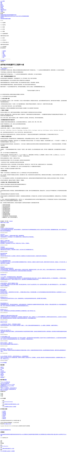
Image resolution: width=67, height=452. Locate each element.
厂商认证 (16, 16)
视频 (3, 52)
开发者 (6, 253)
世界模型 (5, 362)
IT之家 (39, 434)
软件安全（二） (4, 297)
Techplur (11, 401)
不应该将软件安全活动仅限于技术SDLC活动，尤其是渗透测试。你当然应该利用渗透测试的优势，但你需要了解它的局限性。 (23, 298)
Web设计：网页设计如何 (7, 228)
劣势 (5, 274)
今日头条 (11, 221)
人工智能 (7, 222)
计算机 (8, 240)
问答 (4, 18)
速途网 (31, 434)
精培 (7, 406)
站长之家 (28, 434)
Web (1, 234)
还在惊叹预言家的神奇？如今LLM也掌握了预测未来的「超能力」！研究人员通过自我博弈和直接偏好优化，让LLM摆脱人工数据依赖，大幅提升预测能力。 (29, 325)
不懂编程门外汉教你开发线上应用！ (9, 315)
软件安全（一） (4, 309)
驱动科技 (15, 434)
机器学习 (2, 222)
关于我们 (4, 411)
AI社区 (4, 54)
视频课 (1, 14)
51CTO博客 (5, 404)
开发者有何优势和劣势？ (7, 268)
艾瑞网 (25, 434)
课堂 (6, 18)
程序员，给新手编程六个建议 (9, 283)
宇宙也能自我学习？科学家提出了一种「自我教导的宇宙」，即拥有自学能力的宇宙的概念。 (17, 236)
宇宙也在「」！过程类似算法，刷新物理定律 (12, 235)
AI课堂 (1, 11)
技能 (4, 253)
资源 (3, 18)
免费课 (1, 7)
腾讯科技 (5, 434)
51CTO (4, 401)
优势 (4, 274)
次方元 (63, 434)
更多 (6, 379)
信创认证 (9, 16)
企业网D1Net (57, 434)
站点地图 (4, 413)
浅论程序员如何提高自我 (7, 248)
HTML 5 (3, 234)
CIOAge (6, 401)
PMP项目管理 (23, 16)
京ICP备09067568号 (7, 423)
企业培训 (2, 8)
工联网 (41, 434)
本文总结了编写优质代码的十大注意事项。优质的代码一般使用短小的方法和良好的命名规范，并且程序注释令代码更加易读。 (23, 255)
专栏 (8, 18)
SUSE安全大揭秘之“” (5, 336)
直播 (9, 18)
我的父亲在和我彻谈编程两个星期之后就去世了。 (9, 344)
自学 (4, 267)
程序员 (1, 253)
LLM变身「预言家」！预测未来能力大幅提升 (10, 324)
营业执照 (2, 429)
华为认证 (13, 16)
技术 (4, 222)
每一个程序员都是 (5, 260)
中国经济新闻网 (35, 434)
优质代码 (2, 254)
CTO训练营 (14, 406)
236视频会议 (48, 434)
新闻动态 (4, 412)
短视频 (9, 14)
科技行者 (19, 434)
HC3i (9, 401)
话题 (3, 53)
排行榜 (6, 14)
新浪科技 (2, 434)
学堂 (1, 3)
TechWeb (22, 434)
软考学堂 (14, 14)
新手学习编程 (2, 289)
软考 (7, 16)
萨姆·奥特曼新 (4, 303)
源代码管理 (3, 290)
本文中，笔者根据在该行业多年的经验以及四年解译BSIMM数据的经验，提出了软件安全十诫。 (18, 310)
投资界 (61, 434)
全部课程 (2, 16)
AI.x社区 (17, 404)
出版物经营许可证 (7, 429)
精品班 (1, 4)
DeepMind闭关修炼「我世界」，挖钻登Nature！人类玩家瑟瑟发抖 (14, 356)
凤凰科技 (12, 434)
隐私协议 (4, 418)
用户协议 (4, 417)
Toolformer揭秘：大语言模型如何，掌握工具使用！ (11, 276)
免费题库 (27, 16)
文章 (1, 18)
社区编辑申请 (2, 60)
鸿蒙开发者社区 (3, 9)
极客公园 (44, 434)
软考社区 (2, 6)
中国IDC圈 (53, 434)
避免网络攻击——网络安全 (6, 348)
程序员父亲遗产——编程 (6, 342)
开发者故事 (2, 247)
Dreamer (1, 362)
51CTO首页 (2, 1)
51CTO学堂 (5, 406)
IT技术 (19, 16)
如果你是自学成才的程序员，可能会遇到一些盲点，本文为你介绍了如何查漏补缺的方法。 (17, 249)
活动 (3, 57)
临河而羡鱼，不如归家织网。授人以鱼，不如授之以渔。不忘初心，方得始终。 (15, 243)
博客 (1, 2)
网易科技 (8, 434)
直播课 (11, 14)
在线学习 (2, 17)
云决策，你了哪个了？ (5, 330)
